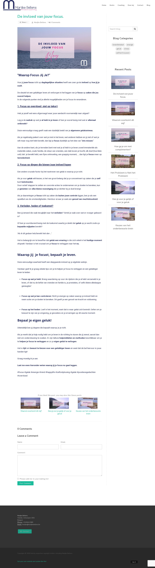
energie (130, 44)
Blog (148, 5)
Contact (140, 5)
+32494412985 (28, 522)
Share (24, 22)
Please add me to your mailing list (34, 479)
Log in (134, 562)
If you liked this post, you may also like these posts (60, 395)
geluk (119, 48)
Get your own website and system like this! (31, 561)
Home (104, 5)
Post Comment (25, 483)
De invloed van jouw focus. (40, 16)
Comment (21, 453)
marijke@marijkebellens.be (31, 525)
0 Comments (55, 22)
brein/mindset (118, 44)
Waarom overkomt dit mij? (31, 411)
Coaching (121, 5)
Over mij (131, 5)
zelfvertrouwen (122, 53)
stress (126, 48)
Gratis (112, 5)
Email (63, 442)
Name (19, 442)
